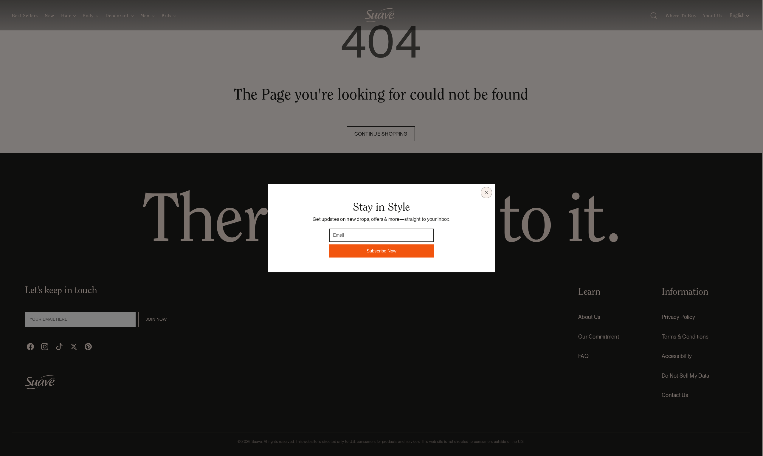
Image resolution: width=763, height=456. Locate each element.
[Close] (486, 192)
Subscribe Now (381, 250)
